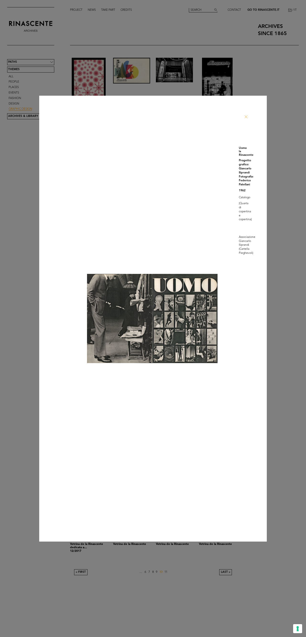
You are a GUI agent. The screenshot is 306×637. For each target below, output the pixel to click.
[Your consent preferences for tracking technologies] (297, 628)
